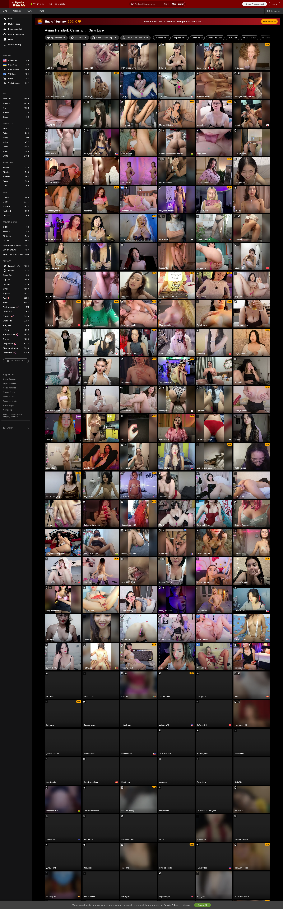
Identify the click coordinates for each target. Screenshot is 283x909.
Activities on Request (135, 38)
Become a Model (10, 401)
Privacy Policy (9, 392)
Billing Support (9, 379)
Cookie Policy (171, 905)
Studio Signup (9, 406)
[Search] (165, 4)
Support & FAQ (9, 375)
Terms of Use (8, 397)
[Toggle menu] (4, 4)
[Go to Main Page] (18, 4)
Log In (274, 4)
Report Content (9, 383)
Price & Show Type (104, 38)
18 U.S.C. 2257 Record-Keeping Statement (13, 415)
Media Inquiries (9, 388)
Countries (79, 38)
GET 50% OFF (269, 21)
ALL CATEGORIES (17, 361)
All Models (7, 410)
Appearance (56, 38)
